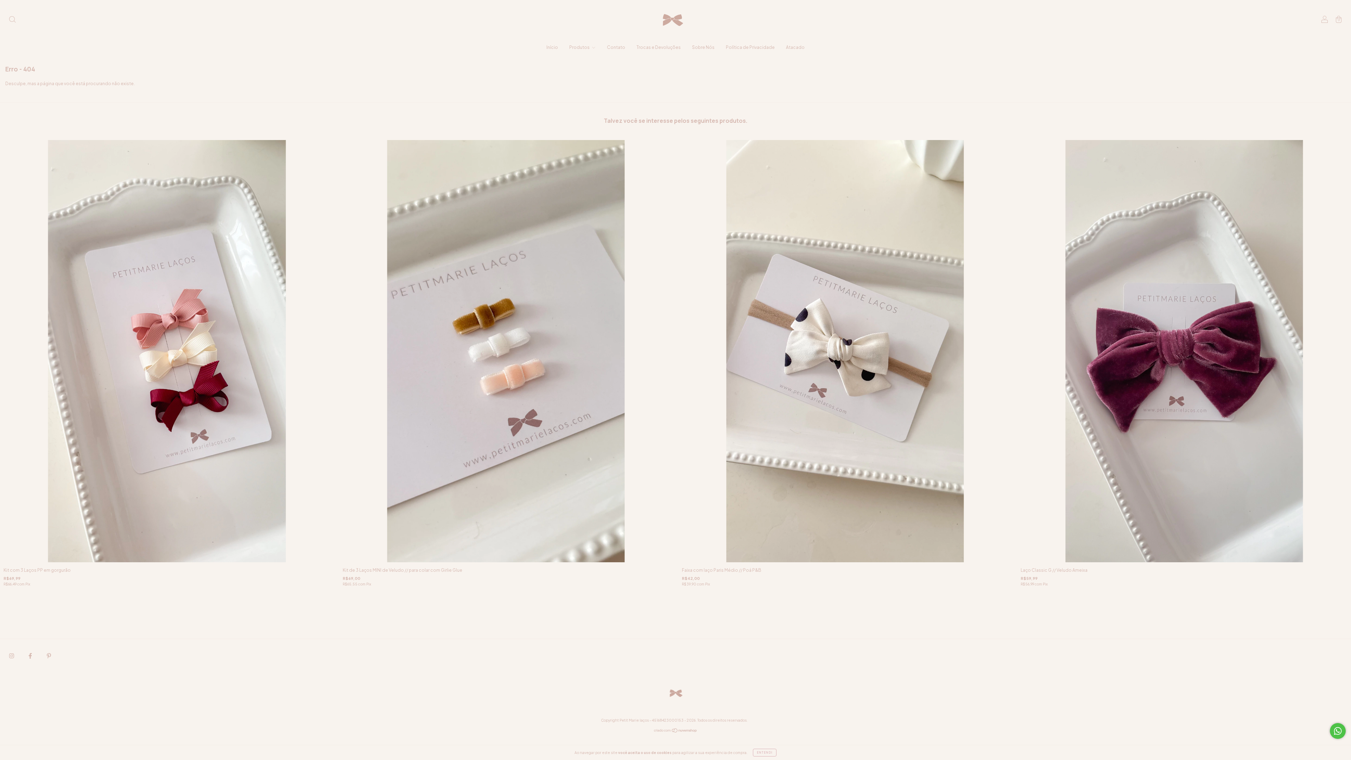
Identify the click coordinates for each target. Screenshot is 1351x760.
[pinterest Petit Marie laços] (49, 655)
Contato (616, 47)
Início (552, 47)
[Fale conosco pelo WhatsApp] (1338, 731)
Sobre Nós (703, 47)
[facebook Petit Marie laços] (30, 655)
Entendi (765, 752)
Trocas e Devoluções (658, 47)
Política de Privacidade (750, 47)
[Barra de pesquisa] (12, 20)
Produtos (579, 47)
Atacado (795, 47)
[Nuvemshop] (676, 731)
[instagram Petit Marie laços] (12, 655)
